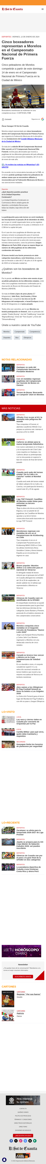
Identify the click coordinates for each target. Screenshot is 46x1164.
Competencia (35, 332)
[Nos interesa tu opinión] (23, 1100)
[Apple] (30, 1140)
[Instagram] (20, 1140)
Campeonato (19, 332)
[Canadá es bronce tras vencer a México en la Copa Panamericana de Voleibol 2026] (8, 666)
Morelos (6, 332)
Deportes (6, 338)
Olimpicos (27, 338)
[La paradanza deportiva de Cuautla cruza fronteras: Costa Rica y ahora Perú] (8, 867)
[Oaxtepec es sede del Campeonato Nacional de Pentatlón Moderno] (8, 368)
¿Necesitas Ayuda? (23, 1136)
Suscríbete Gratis (23, 976)
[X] (16, 1140)
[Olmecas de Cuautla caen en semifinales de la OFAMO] (8, 607)
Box (17, 338)
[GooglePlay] (34, 1140)
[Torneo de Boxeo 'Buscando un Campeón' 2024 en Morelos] (8, 392)
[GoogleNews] (25, 1140)
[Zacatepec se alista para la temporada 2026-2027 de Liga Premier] (8, 831)
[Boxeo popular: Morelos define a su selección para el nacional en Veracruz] (8, 577)
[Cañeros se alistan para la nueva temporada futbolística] (8, 452)
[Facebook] (11, 1140)
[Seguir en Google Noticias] (42, 119)
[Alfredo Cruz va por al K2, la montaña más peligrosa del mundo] (8, 425)
